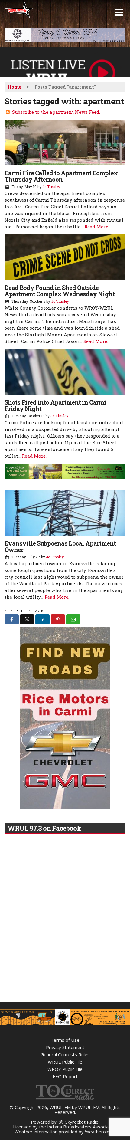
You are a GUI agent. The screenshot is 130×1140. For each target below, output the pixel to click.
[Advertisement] (65, 35)
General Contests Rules (65, 1054)
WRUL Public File (65, 1062)
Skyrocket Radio (81, 1122)
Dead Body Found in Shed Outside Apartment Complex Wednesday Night (60, 291)
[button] (118, 12)
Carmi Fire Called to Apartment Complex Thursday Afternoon (61, 176)
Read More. (96, 227)
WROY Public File (65, 1069)
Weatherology (100, 1131)
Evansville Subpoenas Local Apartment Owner (60, 546)
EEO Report (65, 1076)
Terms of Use (65, 1040)
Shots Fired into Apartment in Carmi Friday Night (55, 405)
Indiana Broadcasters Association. (82, 1127)
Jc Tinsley (51, 186)
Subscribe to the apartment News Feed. (56, 112)
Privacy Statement (65, 1047)
